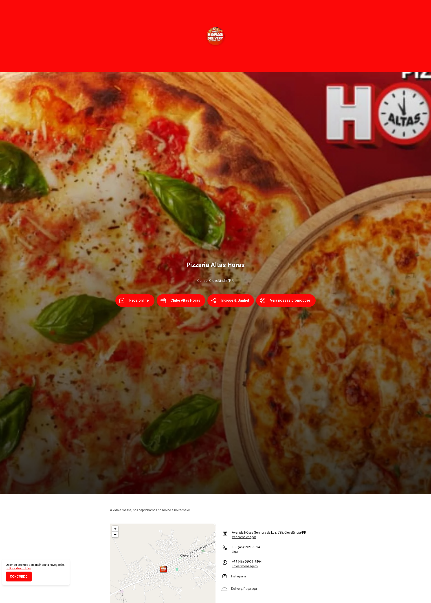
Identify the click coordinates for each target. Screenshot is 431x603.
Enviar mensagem (245, 566)
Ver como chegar (244, 537)
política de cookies (18, 568)
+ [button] (115, 528)
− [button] (115, 534)
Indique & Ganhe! (235, 300)
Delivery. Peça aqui (244, 588)
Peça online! (139, 300)
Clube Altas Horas (185, 300)
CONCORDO (19, 576)
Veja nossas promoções (290, 300)
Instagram (238, 576)
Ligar (235, 551)
